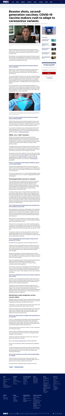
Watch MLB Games (36, 399)
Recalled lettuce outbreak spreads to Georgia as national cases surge (46, 40)
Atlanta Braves (35, 378)
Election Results (5, 398)
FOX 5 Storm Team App (17, 381)
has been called (23, 155)
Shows (44, 376)
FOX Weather (15, 383)
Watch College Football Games (36, 398)
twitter (57, 413)
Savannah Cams (15, 380)
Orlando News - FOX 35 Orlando (27, 399)
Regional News (26, 395)
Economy (14, 397)
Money (14, 395)
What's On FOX (45, 391)
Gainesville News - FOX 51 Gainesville (27, 401)
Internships (55, 386)
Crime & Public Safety (6, 379)
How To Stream (55, 378)
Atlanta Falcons (35, 379)
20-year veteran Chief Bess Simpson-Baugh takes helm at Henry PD (46, 57)
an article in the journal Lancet (19, 340)
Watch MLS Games (36, 408)
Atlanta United (35, 381)
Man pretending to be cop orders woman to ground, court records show (46, 53)
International (5, 381)
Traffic (14, 382)
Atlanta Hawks (35, 380)
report (30, 174)
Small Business (15, 401)
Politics (4, 382)
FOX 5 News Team (56, 381)
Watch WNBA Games (36, 407)
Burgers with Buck (26, 378)
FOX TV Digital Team (17, 23)
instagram (59, 413)
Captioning (55, 389)
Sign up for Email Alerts (56, 383)
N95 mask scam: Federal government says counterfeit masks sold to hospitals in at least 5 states (24, 206)
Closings (14, 378)
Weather (15, 376)
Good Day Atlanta (27, 376)
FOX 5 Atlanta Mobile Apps (7, 386)
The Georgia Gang (46, 382)
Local (4, 378)
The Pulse (44, 379)
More (51, 2)
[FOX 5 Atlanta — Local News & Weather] (6, 2)
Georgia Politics (5, 397)
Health (22, 23)
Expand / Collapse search (61, 2)
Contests (54, 380)
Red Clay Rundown (46, 380)
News (4, 376)
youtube (53, 413)
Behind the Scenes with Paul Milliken (46, 385)
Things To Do (25, 383)
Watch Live (45, 390)
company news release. (24, 132)
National (4, 380)
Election (5, 395)
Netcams (14, 379)
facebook (55, 413)
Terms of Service (49, 78)
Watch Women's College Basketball (37, 405)
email (61, 413)
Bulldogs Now (45, 383)
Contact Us (55, 382)
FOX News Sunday (6, 387)
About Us (55, 376)
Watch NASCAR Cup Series (37, 400)
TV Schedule (45, 392)
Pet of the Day (25, 381)
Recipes (24, 382)
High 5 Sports (35, 382)
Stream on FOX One (37, 395)
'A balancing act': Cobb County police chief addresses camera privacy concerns (46, 44)
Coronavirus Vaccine (18, 367)
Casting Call (25, 379)
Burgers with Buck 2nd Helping (46, 388)
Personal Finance (16, 396)
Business (14, 398)
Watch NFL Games (36, 396)
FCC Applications (55, 388)
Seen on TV (55, 379)
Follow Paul (25, 380)
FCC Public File (55, 387)
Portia (44, 381)
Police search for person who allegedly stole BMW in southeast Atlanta (46, 49)
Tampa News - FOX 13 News (26, 397)
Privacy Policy (50, 77)
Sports (34, 376)
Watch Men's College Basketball (36, 403)
